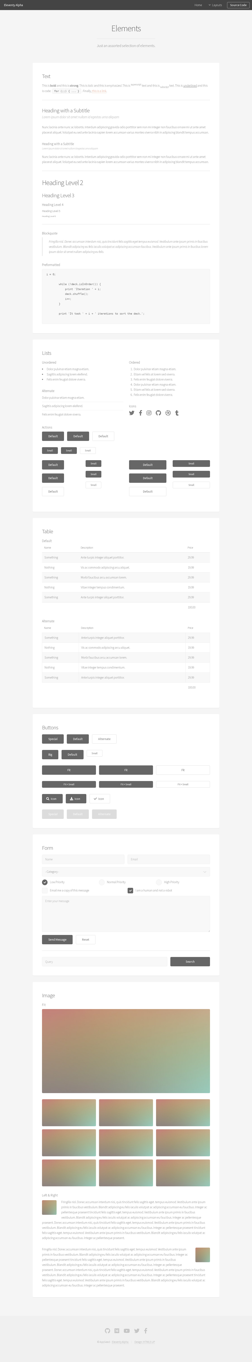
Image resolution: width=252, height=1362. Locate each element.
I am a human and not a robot (153, 890)
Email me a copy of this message (69, 890)
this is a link (99, 91)
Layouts (217, 5)
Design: (138, 1342)
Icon (53, 799)
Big (50, 755)
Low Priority (57, 882)
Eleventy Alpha (13, 5)
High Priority (171, 882)
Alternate (104, 739)
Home (198, 5)
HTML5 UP (149, 1342)
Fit (69, 770)
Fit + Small (69, 784)
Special (53, 739)
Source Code (238, 5)
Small (50, 450)
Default (53, 436)
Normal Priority (116, 882)
